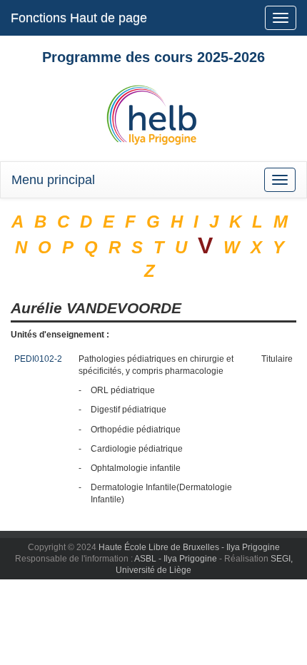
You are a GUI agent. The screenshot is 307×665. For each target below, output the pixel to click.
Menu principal (53, 180)
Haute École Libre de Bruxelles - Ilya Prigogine (189, 547)
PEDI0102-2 (38, 359)
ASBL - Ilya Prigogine (175, 559)
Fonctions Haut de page (79, 18)
